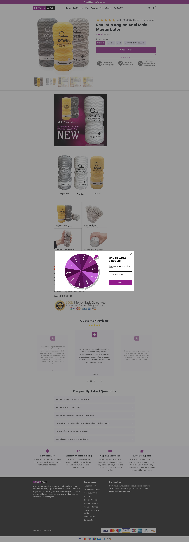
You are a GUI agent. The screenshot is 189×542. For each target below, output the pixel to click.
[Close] (131, 254)
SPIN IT (120, 283)
